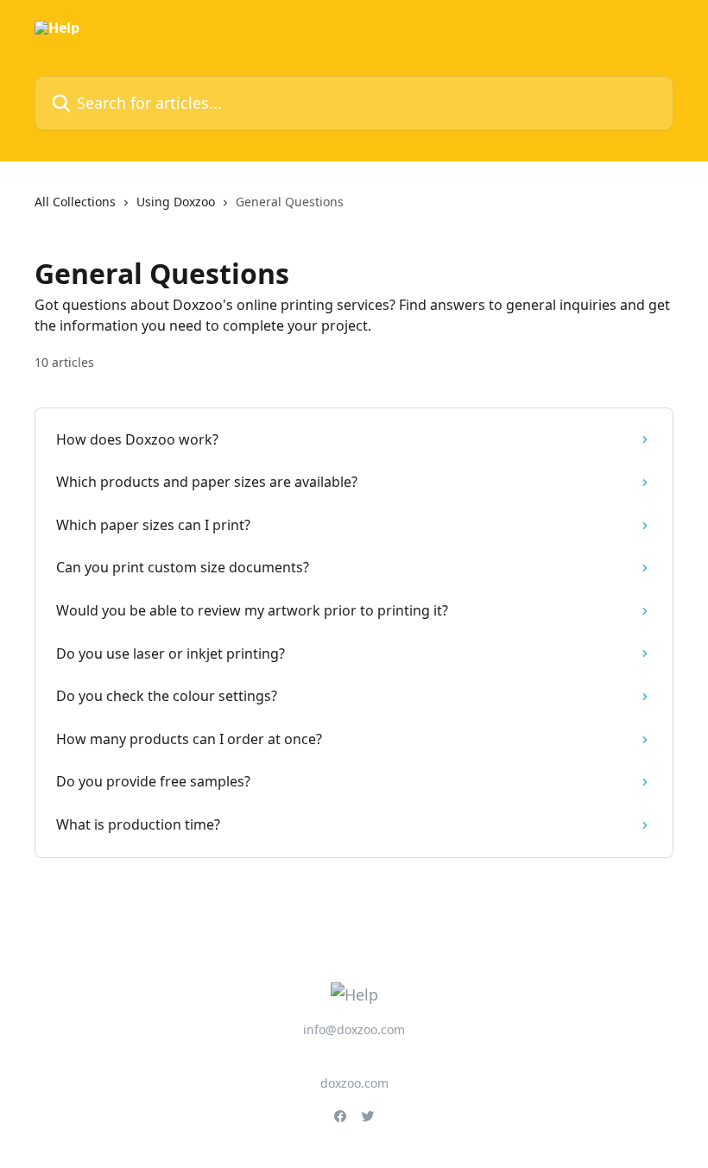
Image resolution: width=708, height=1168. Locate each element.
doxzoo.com (354, 1083)
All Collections (75, 201)
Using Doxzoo (175, 201)
